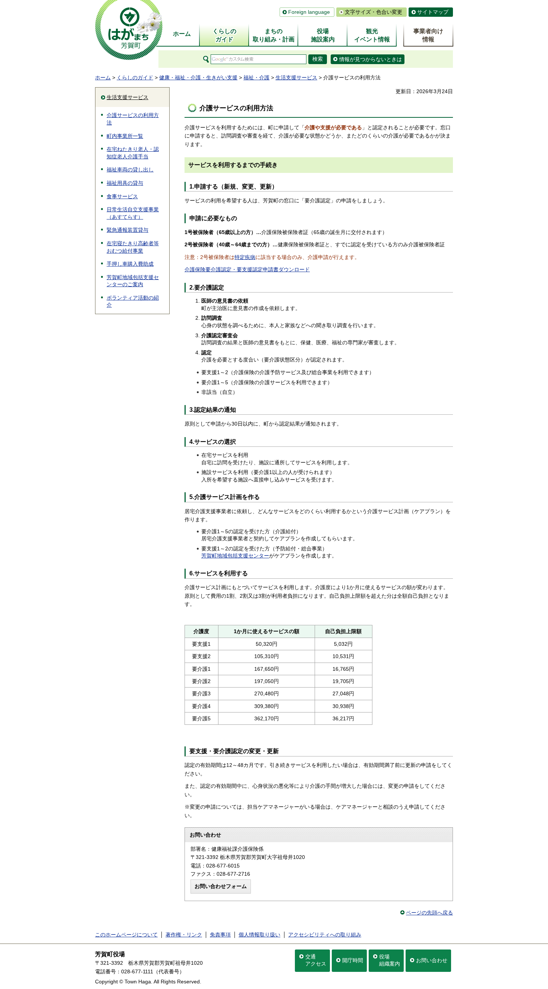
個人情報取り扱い (259, 935)
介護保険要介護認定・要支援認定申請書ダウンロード (247, 269)
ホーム (103, 77)
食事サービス (122, 196)
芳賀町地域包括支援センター (235, 556)
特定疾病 (244, 257)
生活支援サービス (296, 77)
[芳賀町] (129, 30)
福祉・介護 (256, 77)
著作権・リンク (184, 935)
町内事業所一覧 (125, 136)
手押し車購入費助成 (130, 264)
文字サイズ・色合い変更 (373, 12)
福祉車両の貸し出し (130, 170)
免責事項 (220, 935)
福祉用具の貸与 (125, 183)
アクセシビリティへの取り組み (324, 935)
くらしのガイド (135, 77)
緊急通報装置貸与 (127, 230)
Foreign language (309, 12)
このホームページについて (126, 935)
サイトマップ (432, 12)
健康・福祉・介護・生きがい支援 (198, 77)
